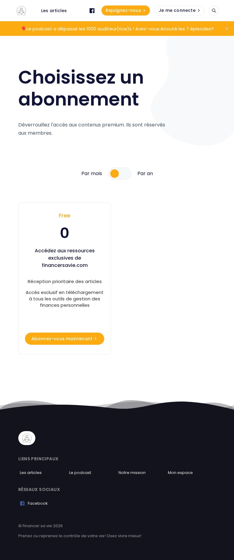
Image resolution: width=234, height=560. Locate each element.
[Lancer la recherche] (214, 11)
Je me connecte (177, 10)
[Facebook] (92, 11)
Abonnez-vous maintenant (62, 339)
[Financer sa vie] (21, 11)
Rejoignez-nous (123, 10)
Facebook (38, 503)
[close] (227, 28)
